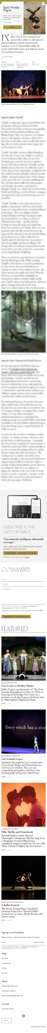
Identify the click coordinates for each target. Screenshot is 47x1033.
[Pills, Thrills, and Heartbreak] (23, 805)
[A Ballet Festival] (23, 878)
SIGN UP (12, 27)
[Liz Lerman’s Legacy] (23, 732)
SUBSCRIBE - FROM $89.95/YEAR (20, 553)
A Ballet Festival (10, 905)
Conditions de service (7, 608)
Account (5, 958)
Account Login (8, 1009)
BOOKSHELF (6, 756)
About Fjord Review (10, 986)
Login (27, 557)
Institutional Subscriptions (12, 996)
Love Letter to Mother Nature (17, 686)
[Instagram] (23, 1016)
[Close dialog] (43, 3)
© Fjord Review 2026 (38, 1027)
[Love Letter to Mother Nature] (23, 658)
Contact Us (6, 963)
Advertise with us (9, 991)
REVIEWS (5, 683)
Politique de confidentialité (29, 606)
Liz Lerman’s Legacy (12, 759)
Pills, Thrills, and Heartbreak (17, 832)
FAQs (4, 968)
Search (4, 973)
